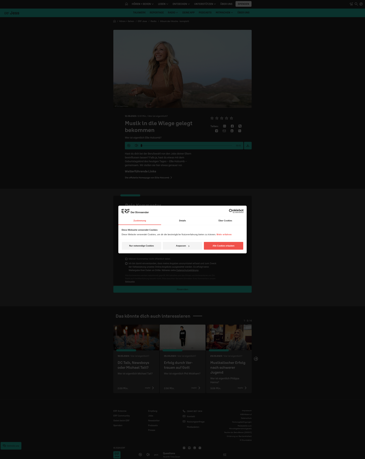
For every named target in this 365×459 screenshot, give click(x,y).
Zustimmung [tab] (139, 220)
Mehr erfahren (224, 234)
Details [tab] (182, 220)
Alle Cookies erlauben (223, 245)
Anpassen (181, 245)
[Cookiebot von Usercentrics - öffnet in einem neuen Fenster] (231, 211)
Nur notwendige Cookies (141, 245)
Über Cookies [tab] (225, 220)
